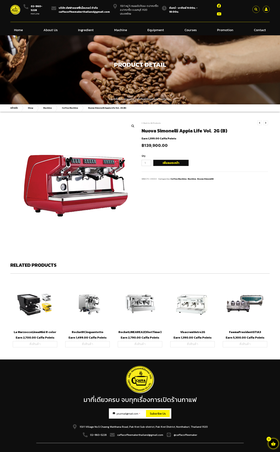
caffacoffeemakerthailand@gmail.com (140, 435)
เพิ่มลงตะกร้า (171, 163)
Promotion (225, 29)
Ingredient (86, 29)
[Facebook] (219, 6)
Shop (30, 107)
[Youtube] (219, 14)
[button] (256, 9)
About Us (50, 29)
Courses (191, 29)
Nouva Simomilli (205, 178)
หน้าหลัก (14, 107)
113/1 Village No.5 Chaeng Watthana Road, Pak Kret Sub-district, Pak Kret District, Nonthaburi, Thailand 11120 (144, 427)
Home (18, 29)
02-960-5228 (36, 8)
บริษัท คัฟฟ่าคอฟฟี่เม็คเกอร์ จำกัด (78, 8)
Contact (260, 29)
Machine (120, 29)
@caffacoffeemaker (185, 435)
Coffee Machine (70, 107)
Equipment (155, 29)
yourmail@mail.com (128, 413)
